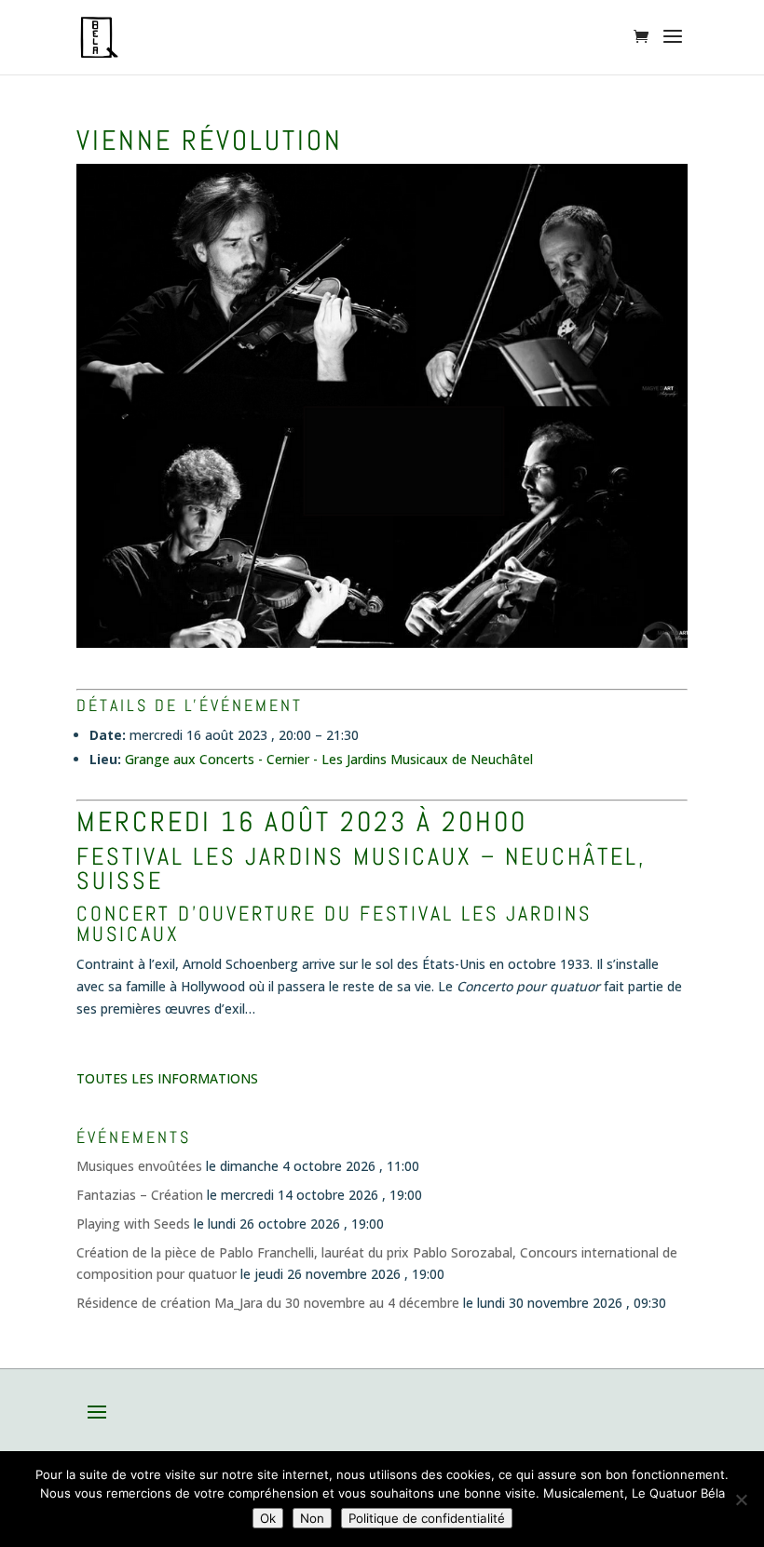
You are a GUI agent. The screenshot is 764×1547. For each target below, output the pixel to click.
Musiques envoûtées (139, 1166)
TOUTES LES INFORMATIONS (167, 1078)
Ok (268, 1518)
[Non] (740, 1499)
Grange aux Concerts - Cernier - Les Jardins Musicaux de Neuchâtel (329, 759)
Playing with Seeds (133, 1223)
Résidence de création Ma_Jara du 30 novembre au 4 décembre (267, 1303)
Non (312, 1518)
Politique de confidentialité (426, 1518)
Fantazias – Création (139, 1195)
